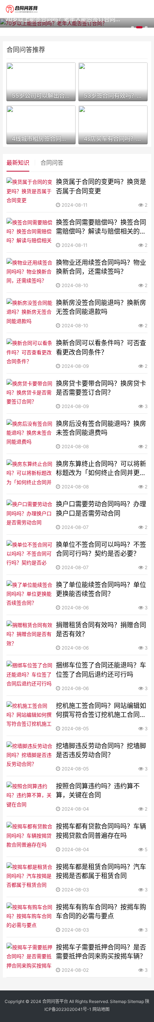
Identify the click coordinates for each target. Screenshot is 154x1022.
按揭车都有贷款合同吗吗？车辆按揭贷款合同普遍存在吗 (101, 830)
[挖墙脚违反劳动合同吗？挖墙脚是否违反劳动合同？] (29, 755)
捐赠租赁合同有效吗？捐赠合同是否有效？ (101, 629)
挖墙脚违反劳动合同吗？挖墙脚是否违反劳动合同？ (101, 750)
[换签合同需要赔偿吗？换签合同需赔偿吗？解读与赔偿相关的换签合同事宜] (29, 232)
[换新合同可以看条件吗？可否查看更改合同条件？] (29, 352)
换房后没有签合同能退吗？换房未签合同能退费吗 (101, 428)
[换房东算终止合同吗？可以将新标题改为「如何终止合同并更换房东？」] (29, 473)
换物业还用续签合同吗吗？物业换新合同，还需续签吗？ (101, 267)
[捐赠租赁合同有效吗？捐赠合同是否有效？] (29, 635)
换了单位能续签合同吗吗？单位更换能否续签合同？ (101, 589)
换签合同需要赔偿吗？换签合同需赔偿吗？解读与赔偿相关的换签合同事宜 (101, 227)
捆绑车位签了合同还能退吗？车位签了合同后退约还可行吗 (101, 669)
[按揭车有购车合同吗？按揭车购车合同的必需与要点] (29, 917)
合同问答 (51, 162)
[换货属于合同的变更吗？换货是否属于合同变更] (29, 191)
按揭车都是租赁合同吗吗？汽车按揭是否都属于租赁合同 (101, 871)
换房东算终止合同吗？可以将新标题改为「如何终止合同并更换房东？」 (101, 468)
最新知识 (17, 162)
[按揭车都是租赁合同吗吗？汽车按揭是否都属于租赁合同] (29, 876)
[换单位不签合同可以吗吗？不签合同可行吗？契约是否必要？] (29, 554)
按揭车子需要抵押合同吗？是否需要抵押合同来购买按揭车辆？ (101, 951)
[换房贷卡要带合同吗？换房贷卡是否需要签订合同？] (29, 393)
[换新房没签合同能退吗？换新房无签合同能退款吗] (29, 312)
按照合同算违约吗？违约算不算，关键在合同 (98, 790)
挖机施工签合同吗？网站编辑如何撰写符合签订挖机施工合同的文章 (101, 710)
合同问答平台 (55, 1001)
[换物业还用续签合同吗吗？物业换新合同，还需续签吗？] (29, 272)
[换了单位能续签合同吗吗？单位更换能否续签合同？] (29, 594)
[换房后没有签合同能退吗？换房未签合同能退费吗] (29, 433)
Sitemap (118, 1001)
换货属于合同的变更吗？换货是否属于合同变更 (101, 186)
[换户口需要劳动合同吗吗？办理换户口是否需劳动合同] (29, 514)
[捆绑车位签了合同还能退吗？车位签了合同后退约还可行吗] (29, 675)
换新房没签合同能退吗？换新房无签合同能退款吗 (101, 307)
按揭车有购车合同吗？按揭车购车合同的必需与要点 (101, 911)
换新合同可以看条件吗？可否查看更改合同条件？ (101, 347)
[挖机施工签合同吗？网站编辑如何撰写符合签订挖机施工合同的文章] (29, 715)
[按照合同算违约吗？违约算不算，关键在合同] (29, 796)
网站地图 (101, 1009)
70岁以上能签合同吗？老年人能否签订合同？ (62, 19)
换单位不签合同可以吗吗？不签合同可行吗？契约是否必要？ (101, 549)
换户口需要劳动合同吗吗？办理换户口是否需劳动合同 (101, 508)
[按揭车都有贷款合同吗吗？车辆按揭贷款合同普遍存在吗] (29, 836)
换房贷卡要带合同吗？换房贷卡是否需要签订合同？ (101, 388)
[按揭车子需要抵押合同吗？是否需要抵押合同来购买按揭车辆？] (29, 957)
